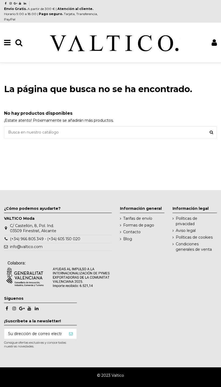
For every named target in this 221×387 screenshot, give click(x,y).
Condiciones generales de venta (194, 247)
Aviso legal (186, 230)
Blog (127, 238)
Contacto (132, 231)
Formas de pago (138, 225)
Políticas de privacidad (186, 221)
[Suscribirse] (71, 334)
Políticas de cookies (194, 237)
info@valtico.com (26, 246)
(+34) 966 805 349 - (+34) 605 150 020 (45, 238)
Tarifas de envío (137, 218)
